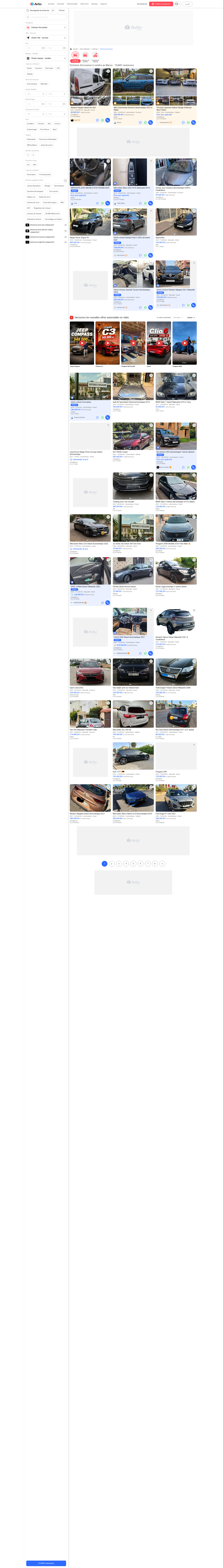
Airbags (47, 186)
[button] (36, 93)
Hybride (30, 74)
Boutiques (94, 4)
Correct (57, 124)
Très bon (41, 124)
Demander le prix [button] (80, 459)
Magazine (104, 4)
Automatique (32, 84)
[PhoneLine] (107, 120)
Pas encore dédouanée (47, 139)
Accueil (75, 49)
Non (34, 165)
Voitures (95, 49)
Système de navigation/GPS (36, 191)
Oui (28, 165)
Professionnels (45, 174)
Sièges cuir (31, 197)
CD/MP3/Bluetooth (52, 214)
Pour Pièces (44, 129)
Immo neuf (60, 4)
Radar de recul (44, 197)
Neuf (55, 129)
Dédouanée (31, 139)
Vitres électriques (50, 202)
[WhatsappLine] (102, 120)
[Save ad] (108, 71)
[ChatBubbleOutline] (97, 120)
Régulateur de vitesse (42, 208)
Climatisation (59, 186)
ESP (28, 208)
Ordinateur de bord (34, 219)
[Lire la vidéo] (82, 343)
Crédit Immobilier (72, 4)
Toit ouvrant (53, 191)
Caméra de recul (33, 202)
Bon (49, 124)
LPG (58, 68)
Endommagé (32, 129)
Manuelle (44, 84)
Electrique (49, 68)
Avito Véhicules (85, 49)
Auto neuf (51, 4)
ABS (62, 202)
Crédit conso (84, 4)
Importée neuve (47, 145)
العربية (187, 4)
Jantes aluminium (34, 186)
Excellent (30, 124)
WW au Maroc (32, 145)
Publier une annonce (162, 4)
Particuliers (31, 174)
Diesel (29, 68)
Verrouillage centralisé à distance (54, 219)
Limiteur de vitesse (34, 214)
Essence (38, 68)
